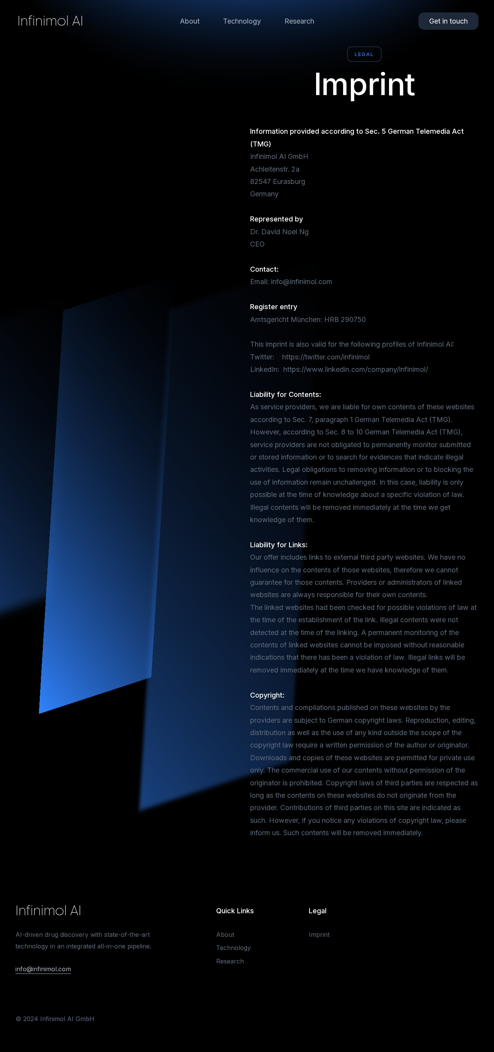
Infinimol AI (50, 21)
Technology (242, 21)
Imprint (319, 934)
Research (299, 21)
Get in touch (448, 21)
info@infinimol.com (43, 969)
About (190, 21)
